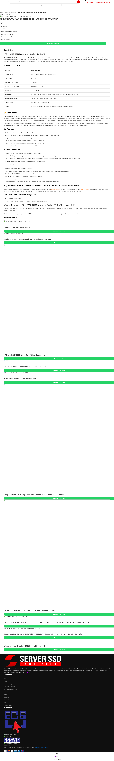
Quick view (6, 224)
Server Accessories (10, 12)
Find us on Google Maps (41, 747)
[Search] (78, 1)
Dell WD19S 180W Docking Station (17, 227)
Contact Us (7, 699)
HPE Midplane (85, 189)
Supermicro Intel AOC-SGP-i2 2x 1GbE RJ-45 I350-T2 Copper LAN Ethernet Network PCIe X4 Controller (43, 634)
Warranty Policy (8, 684)
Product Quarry (8, 705)
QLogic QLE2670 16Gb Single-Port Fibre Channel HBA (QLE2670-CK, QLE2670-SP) (35, 495)
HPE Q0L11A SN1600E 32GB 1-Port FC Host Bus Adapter (25, 355)
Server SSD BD (55, 189)
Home (1, 12)
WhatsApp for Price (53, 43)
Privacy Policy (7, 681)
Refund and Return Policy (10, 689)
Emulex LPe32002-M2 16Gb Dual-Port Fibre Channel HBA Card (27, 239)
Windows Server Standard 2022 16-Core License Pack (24, 646)
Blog (5, 702)
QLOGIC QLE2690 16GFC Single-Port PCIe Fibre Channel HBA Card (29, 610)
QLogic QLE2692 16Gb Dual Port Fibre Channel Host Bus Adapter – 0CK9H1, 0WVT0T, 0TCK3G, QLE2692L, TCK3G (47, 622)
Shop (5, 678)
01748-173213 (14, 672)
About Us (6, 697)
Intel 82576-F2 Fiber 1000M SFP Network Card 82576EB (25, 367)
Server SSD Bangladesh (27, 195)
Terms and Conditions (9, 686)
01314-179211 (22, 672)
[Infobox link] (89, 1)
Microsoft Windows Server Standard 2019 (20, 379)
